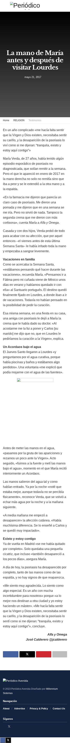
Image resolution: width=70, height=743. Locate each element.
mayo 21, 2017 (32, 77)
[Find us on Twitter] (9, 726)
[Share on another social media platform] (59, 654)
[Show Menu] (4, 6)
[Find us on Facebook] (4, 726)
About (6, 708)
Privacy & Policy (39, 708)
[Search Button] (65, 6)
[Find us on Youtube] (19, 726)
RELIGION (18, 120)
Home (6, 120)
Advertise (19, 708)
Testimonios (35, 120)
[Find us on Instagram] (14, 726)
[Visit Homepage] (35, 6)
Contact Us (59, 708)
